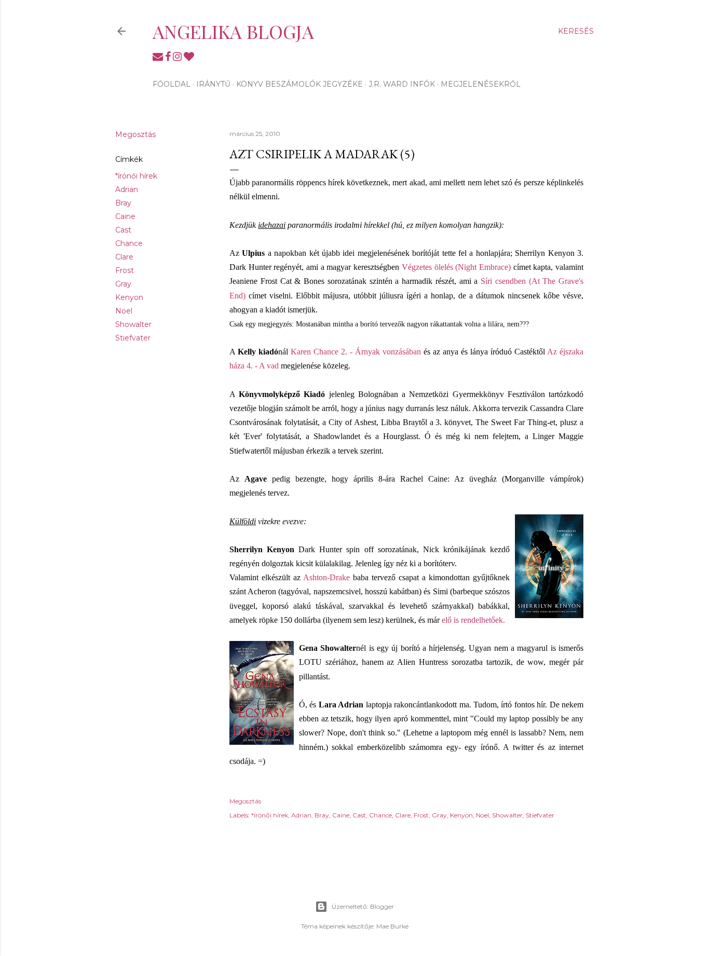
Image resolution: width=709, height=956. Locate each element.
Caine (125, 216)
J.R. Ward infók (402, 84)
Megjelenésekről (481, 84)
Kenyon (129, 297)
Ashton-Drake (326, 577)
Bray (123, 203)
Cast (123, 230)
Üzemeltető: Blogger (363, 906)
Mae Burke (392, 926)
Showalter (133, 324)
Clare (124, 257)
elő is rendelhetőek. (473, 620)
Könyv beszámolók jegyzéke (299, 84)
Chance (129, 243)
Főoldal (171, 84)
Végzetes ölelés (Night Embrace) (456, 267)
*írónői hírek (136, 176)
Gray (123, 284)
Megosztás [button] (135, 134)
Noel (123, 311)
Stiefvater (133, 338)
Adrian (126, 189)
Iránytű (213, 84)
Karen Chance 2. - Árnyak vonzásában (356, 351)
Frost (124, 270)
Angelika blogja (233, 31)
